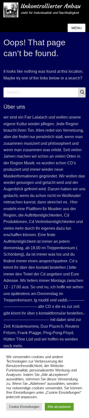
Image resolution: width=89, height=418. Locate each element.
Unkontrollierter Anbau (51, 6)
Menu (76, 28)
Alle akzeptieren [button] (59, 407)
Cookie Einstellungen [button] (24, 407)
